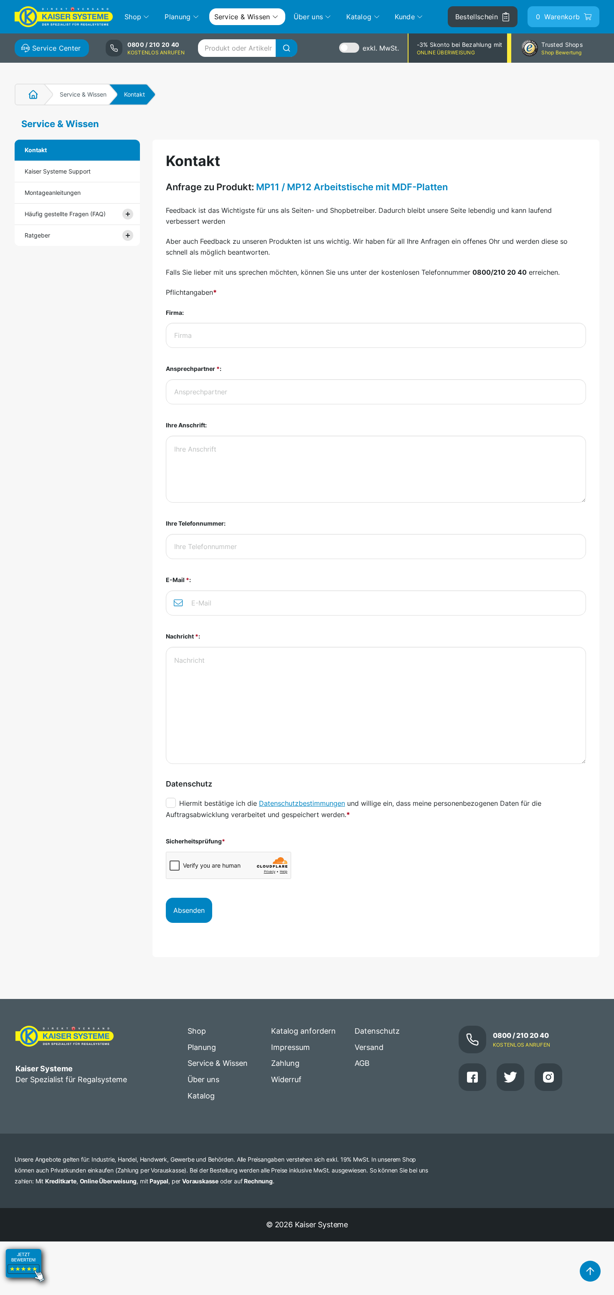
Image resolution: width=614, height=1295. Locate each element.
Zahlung (285, 1063)
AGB (362, 1063)
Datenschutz (377, 1031)
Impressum (290, 1047)
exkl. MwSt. (381, 48)
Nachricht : (183, 636)
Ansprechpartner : (193, 368)
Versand (369, 1047)
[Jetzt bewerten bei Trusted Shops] (25, 1289)
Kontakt (36, 149)
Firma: (175, 312)
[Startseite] (28, 94)
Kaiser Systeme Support (58, 171)
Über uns (203, 1079)
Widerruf (286, 1079)
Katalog (201, 1095)
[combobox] (247, 48)
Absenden (189, 910)
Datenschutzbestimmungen (302, 803)
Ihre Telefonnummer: (196, 523)
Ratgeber (37, 235)
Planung (202, 1047)
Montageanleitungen (53, 192)
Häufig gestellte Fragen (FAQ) (65, 213)
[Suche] (286, 48)
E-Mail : (178, 579)
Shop (197, 1031)
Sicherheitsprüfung (195, 841)
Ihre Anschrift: (186, 425)
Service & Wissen (83, 94)
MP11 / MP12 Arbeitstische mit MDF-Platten (352, 186)
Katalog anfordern (303, 1031)
